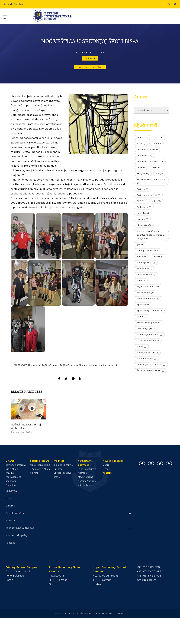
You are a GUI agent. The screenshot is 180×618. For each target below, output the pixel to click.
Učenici (142, 364)
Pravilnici (10, 473)
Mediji (106, 465)
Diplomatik (144, 207)
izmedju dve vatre (148, 250)
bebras (157, 167)
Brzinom (142, 189)
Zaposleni (10, 485)
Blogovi (106, 469)
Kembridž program (15, 465)
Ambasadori (144, 155)
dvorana (142, 219)
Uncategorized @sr (90, 67)
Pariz (141, 280)
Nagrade (82, 473)
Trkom (141, 346)
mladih (158, 256)
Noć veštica (44, 105)
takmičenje (144, 328)
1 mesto (142, 137)
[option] (28, 416)
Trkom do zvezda (147, 352)
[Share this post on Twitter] (66, 375)
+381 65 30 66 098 (149, 575)
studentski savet (108, 365)
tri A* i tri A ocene (148, 340)
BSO (140, 201)
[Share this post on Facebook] (59, 375)
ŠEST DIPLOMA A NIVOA (150, 370)
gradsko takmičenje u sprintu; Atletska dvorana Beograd (150, 235)
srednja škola (77, 365)
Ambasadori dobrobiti (150, 161)
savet (55, 365)
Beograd (143, 173)
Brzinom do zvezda (148, 195)
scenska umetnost (148, 298)
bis (159, 173)
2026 (156, 143)
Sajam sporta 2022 (148, 286)
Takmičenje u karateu (149, 334)
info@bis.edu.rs (146, 579)
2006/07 (22, 365)
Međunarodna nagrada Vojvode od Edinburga (87, 481)
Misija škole (11, 469)
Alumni (34, 473)
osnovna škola (146, 274)
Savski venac (145, 292)
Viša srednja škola (40, 469)
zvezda (160, 364)
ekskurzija (144, 225)
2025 (141, 143)
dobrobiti (143, 213)
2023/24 (90, 58)
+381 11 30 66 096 (148, 567)
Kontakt (107, 473)
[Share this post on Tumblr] (80, 375)
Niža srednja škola (40, 465)
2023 (159, 137)
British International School (151, 181)
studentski (92, 365)
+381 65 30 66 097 (149, 571)
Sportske (143, 304)
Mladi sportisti (146, 262)
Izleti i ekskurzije (87, 469)
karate (141, 256)
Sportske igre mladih (149, 310)
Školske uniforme (63, 465)
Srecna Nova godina (148, 322)
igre (140, 244)
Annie (141, 167)
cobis (156, 201)
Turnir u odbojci (146, 358)
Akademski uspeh (147, 149)
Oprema (57, 469)
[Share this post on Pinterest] (73, 375)
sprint (141, 316)
